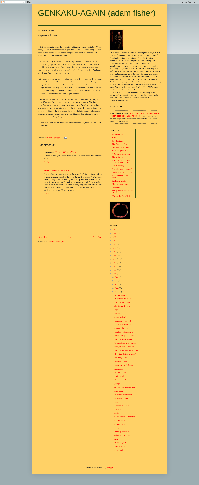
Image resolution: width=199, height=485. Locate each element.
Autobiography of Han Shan (120, 176)
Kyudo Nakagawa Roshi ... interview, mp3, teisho (122, 161)
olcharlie (47, 170)
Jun (116, 280)
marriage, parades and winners (126, 350)
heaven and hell (120, 372)
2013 (115, 259)
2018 (115, 240)
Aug (117, 277)
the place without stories (123, 332)
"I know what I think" (122, 298)
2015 (115, 251)
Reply (46, 162)
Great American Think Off (124, 416)
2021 (115, 229)
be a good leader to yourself (125, 343)
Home (70, 237)
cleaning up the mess (122, 306)
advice (116, 413)
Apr (116, 288)
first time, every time (122, 302)
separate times (119, 424)
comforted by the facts (122, 321)
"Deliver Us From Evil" (121, 196)
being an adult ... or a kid (124, 346)
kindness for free (120, 361)
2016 (115, 248)
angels (116, 309)
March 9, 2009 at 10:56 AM (65, 152)
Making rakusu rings (120, 184)
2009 (115, 273)
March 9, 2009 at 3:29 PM (62, 170)
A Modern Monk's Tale (121, 154)
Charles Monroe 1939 (120, 147)
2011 (115, 266)
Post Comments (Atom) (57, 241)
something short (120, 357)
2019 (115, 237)
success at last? (120, 317)
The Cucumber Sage (120, 144)
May (117, 284)
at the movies (119, 446)
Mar (117, 291)
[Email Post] (65, 137)
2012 (115, 262)
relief (116, 439)
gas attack (118, 313)
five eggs (117, 409)
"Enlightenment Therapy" (122, 169)
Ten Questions (117, 141)
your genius (118, 383)
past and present (120, 295)
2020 (115, 233)
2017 (115, 244)
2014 (115, 255)
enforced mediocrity (122, 435)
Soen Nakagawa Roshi (120, 150)
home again (118, 391)
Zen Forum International (123, 324)
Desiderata (116, 187)
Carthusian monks (119, 181)
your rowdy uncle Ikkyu (123, 365)
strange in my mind (121, 427)
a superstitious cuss (121, 405)
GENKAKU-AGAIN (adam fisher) (97, 13)
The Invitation (117, 157)
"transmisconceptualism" (123, 394)
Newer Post (43, 237)
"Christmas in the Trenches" (125, 354)
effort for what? (120, 379)
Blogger (110, 467)
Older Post (97, 237)
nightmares (118, 369)
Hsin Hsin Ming (118, 165)
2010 (115, 270)
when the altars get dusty (123, 339)
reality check (119, 376)
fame (116, 402)
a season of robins (121, 328)
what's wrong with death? (124, 335)
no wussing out (120, 442)
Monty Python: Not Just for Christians (122, 191)
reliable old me (120, 420)
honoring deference (121, 431)
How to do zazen (118, 134)
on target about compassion (124, 387)
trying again (119, 450)
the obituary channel (122, 398)
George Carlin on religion (122, 172)
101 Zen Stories (118, 137)
